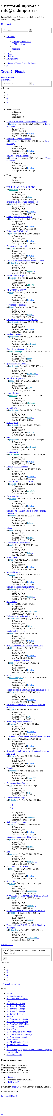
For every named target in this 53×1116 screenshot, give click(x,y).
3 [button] (7, 97)
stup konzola (12, 601)
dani (11, 545)
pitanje (9, 528)
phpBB (15, 1087)
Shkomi (12, 278)
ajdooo (12, 648)
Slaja (11, 785)
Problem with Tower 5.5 (17, 246)
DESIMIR (13, 189)
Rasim (12, 724)
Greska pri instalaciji (15, 496)
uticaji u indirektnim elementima (20, 587)
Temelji (10, 768)
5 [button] (7, 102)
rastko (11, 663)
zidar (29, 359)
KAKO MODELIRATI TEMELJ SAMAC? (26, 910)
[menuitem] (21, 41)
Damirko (13, 395)
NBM (29, 626)
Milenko (12, 800)
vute (8, 851)
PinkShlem (14, 619)
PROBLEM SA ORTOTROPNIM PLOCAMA (27, 896)
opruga (10, 437)
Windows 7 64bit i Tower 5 (18, 866)
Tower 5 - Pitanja (13, 71)
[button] (7, 105)
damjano (13, 854)
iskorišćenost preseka (16, 378)
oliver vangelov (16, 677)
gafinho (12, 234)
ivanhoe (30, 432)
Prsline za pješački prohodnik (19, 722)
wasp (29, 314)
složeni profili (12, 422)
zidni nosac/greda (14, 452)
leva (11, 292)
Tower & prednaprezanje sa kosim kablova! (25, 261)
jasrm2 (12, 839)
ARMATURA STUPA (16, 290)
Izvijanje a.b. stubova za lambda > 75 (22, 202)
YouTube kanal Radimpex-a (19, 156)
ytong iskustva (13, 393)
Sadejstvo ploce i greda (16, 822)
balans (12, 516)
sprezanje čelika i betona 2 (18, 364)
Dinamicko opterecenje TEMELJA (22, 837)
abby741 (31, 285)
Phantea (12, 484)
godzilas (12, 739)
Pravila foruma (7, 77)
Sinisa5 (12, 825)
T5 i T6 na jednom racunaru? (19, 660)
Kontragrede (12, 557)
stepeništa (11, 881)
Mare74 (12, 498)
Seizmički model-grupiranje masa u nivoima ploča (28, 690)
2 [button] (7, 95)
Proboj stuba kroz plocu (17, 275)
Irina (11, 560)
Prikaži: (6, 950)
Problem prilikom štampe (17, 783)
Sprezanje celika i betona (17, 466)
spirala (9, 675)
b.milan (12, 124)
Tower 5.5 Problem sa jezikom (20, 481)
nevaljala (31, 491)
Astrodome (32, 611)
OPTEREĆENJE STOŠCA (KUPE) (22, 319)
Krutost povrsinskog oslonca (19, 349)
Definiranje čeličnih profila (18, 231)
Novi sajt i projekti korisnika (19, 138)
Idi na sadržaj (7, 24)
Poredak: (26, 950)
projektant (13, 322)
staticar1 (30, 538)
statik (29, 197)
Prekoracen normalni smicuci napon (22, 616)
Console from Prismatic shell (19, 543)
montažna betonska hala (17, 631)
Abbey (30, 270)
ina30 (11, 381)
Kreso (11, 692)
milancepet (13, 469)
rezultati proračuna (14, 334)
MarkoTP (13, 771)
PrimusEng (14, 263)
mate (11, 869)
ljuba (11, 204)
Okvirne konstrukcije (16, 798)
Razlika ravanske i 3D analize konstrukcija (25, 646)
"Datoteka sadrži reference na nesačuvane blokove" (29, 736)
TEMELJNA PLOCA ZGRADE (21, 187)
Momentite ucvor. (14, 572)
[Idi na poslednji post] (35, 134)
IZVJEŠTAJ (12, 408)
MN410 (12, 898)
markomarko (14, 454)
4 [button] (7, 100)
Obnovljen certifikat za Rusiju (19, 216)
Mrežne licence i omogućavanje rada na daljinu (27, 121)
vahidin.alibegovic (17, 351)
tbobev (12, 248)
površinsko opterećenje (16, 305)
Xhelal (12, 574)
